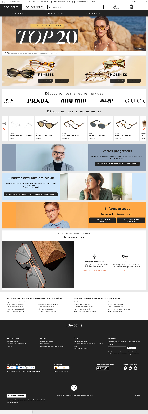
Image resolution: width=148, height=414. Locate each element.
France (136, 1)
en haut (138, 395)
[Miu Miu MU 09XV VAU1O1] (126, 124)
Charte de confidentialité (36, 400)
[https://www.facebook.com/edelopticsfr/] (125, 368)
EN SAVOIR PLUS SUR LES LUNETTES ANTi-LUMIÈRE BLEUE (31, 194)
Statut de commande (81, 348)
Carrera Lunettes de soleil (15, 309)
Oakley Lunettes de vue (82, 304)
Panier (131, 8)
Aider (76, 338)
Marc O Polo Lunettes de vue (83, 309)
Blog (75, 346)
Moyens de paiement (47, 341)
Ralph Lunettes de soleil (46, 309)
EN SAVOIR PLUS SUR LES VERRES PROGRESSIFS (117, 164)
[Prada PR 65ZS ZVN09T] (100, 124)
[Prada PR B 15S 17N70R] (47, 124)
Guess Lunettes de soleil (46, 306)
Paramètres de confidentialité (17, 344)
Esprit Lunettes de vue (115, 311)
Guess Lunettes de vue (116, 304)
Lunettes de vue (62, 81)
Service (43, 338)
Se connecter (115, 8)
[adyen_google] (32, 367)
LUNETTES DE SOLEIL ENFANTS (131, 220)
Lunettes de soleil (45, 81)
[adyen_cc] (8, 367)
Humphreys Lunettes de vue (83, 306)
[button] (11, 7)
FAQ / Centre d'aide (80, 341)
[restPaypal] (22, 367)
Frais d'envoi (44, 344)
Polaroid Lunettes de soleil (15, 311)
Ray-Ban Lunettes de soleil (16, 302)
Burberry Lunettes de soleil (47, 311)
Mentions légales (12, 402)
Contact (9, 346)
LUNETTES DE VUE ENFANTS (102, 220)
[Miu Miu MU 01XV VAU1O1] (74, 124)
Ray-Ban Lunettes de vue (82, 302)
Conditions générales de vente (17, 400)
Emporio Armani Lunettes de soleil (49, 302)
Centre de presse (12, 341)
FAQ (125, 270)
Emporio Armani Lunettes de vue (85, 311)
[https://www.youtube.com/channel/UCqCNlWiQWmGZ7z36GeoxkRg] (135, 368)
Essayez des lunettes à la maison (94, 270)
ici (119, 352)
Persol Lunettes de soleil (15, 306)
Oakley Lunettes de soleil (15, 304)
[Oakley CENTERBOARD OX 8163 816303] (21, 124)
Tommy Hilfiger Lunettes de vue (119, 309)
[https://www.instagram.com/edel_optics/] (130, 368)
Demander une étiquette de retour (52, 346)
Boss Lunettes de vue (115, 306)
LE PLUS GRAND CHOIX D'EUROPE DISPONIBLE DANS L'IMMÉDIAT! (27, 1)
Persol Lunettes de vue (116, 302)
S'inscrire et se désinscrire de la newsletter (88, 344)
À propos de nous (13, 338)
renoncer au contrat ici (16, 396)
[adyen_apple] (28, 367)
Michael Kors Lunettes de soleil (48, 304)
